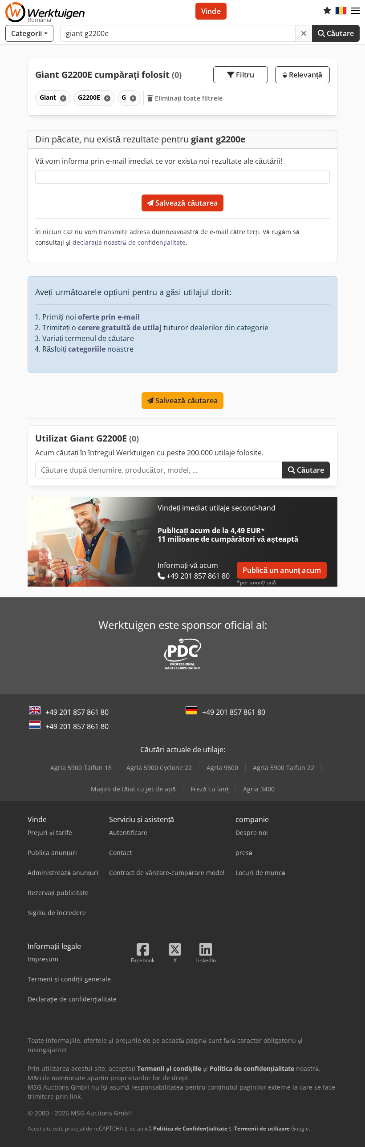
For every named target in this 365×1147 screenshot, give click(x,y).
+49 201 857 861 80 (77, 712)
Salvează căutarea (186, 203)
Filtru (244, 75)
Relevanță (305, 75)
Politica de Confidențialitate (190, 1128)
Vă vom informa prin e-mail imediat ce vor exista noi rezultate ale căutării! (158, 161)
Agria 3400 (259, 789)
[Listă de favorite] (327, 11)
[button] (355, 11)
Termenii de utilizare (262, 1128)
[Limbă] (341, 11)
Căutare (339, 33)
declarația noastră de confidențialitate (129, 242)
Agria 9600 (222, 767)
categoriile (86, 349)
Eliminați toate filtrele (188, 98)
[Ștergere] (303, 33)
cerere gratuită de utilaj (120, 327)
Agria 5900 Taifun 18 (81, 767)
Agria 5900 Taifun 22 (283, 767)
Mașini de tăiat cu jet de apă (133, 789)
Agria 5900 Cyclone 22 (159, 767)
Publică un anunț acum (282, 570)
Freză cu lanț (209, 789)
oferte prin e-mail (109, 317)
